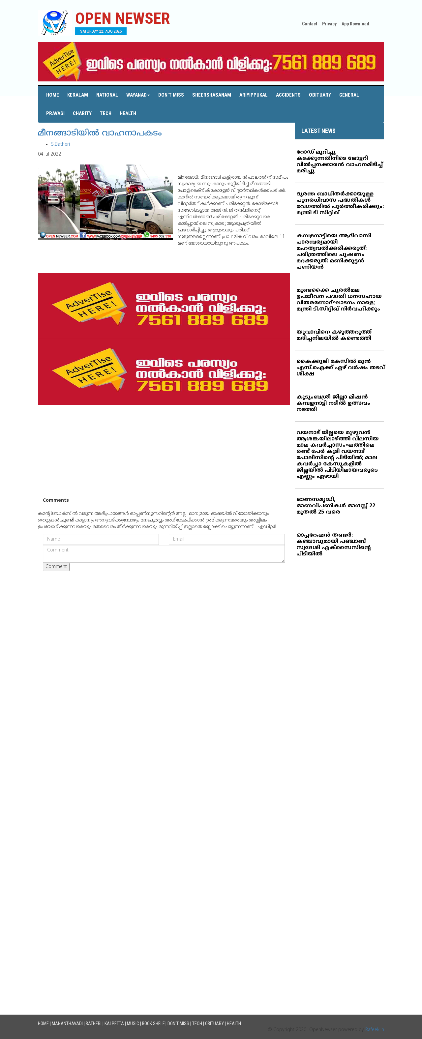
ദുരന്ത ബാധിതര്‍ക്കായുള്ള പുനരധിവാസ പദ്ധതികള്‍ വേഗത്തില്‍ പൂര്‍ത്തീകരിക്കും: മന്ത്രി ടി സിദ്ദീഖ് (340, 203)
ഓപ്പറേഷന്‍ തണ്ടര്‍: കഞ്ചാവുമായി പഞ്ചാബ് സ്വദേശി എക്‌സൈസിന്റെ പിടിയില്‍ (333, 544)
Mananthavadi (67, 1023)
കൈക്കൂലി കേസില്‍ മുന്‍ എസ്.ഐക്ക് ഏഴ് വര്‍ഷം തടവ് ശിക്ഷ (340, 367)
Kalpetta (114, 1023)
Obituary (320, 95)
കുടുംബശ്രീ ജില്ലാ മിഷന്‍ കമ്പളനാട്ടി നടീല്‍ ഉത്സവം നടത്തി (333, 403)
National (107, 95)
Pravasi (55, 113)
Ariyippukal (253, 95)
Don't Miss (171, 95)
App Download (355, 23)
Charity (82, 113)
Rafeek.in (374, 1030)
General (349, 95)
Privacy (329, 23)
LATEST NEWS (318, 130)
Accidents (288, 95)
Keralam (77, 95)
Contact (309, 23)
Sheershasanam (211, 95)
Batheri (94, 1023)
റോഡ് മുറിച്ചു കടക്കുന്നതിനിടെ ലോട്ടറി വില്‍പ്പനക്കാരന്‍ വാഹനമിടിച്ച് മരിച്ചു (339, 161)
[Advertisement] (164, 451)
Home (52, 95)
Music (133, 1023)
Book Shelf (153, 1023)
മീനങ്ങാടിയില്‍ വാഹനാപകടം (100, 133)
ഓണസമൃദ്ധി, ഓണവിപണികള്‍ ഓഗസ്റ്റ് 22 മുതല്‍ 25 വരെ (335, 506)
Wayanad (136, 95)
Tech (105, 113)
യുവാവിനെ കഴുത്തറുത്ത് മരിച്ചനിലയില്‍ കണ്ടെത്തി (334, 335)
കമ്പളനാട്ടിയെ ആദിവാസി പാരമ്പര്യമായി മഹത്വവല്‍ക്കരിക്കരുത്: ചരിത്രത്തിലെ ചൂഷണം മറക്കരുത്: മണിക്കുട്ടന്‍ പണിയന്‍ (333, 252)
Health (128, 113)
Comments (56, 500)
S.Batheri (60, 144)
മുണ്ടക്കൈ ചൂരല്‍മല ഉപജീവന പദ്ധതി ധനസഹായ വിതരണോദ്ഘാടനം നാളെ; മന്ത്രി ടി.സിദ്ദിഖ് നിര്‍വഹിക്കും (339, 299)
